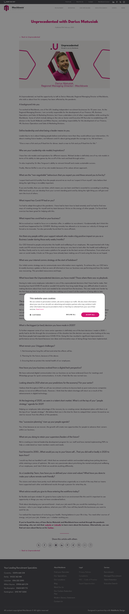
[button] (35, 315)
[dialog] (64, 307)
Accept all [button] (90, 315)
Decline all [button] (70, 314)
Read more (40, 309)
